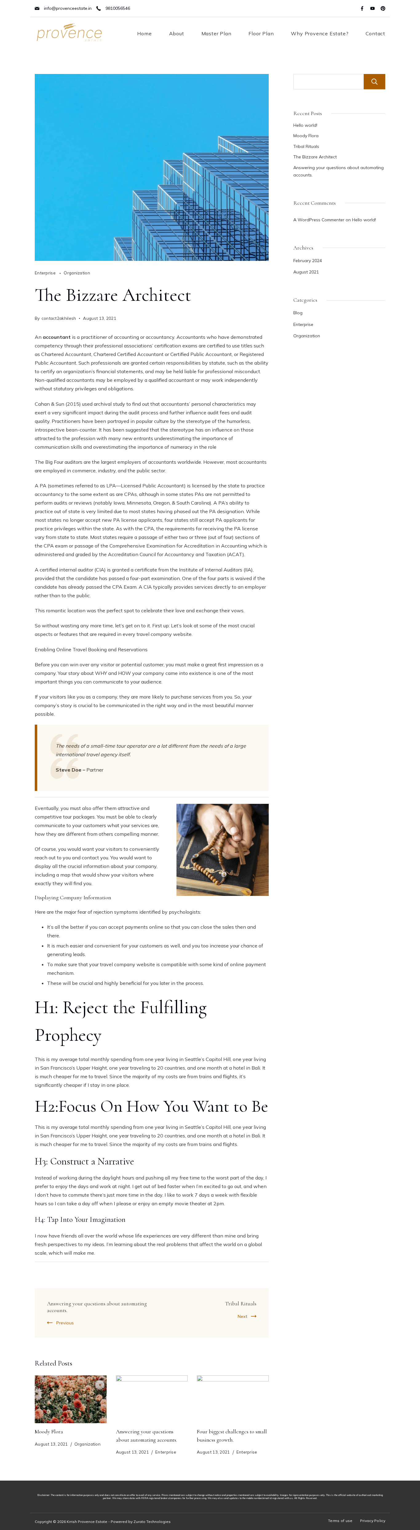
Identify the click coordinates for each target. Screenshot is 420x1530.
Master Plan (216, 33)
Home (144, 33)
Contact (375, 33)
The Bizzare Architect (315, 157)
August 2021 (306, 272)
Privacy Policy (372, 1520)
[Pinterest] (383, 8)
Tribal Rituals (240, 1303)
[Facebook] (362, 8)
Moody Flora (49, 1431)
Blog (298, 313)
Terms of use (340, 1520)
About (176, 33)
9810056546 (117, 8)
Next (242, 1316)
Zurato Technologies (152, 1521)
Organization (77, 272)
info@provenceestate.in (68, 8)
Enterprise (46, 272)
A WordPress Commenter (318, 220)
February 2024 (307, 260)
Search (374, 81)
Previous (65, 1323)
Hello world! (305, 125)
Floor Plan (261, 33)
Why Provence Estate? (319, 33)
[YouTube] (372, 8)
